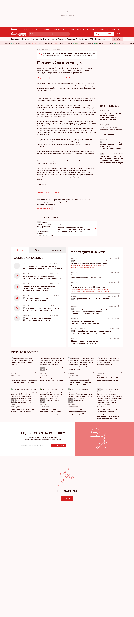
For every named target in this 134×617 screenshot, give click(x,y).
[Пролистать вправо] (95, 228)
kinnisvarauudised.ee (92, 29)
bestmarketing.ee (36, 29)
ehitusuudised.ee (48, 29)
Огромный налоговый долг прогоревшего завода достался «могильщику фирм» (52, 411)
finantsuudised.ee (59, 29)
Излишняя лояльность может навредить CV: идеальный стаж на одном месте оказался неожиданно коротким (39, 288)
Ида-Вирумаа (44, 39)
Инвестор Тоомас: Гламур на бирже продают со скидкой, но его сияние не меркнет (22, 411)
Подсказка (71, 39)
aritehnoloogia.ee (70, 29)
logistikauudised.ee (105, 29)
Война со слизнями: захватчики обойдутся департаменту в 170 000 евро (79, 411)
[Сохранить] (61, 263)
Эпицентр (25, 39)
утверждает (55, 84)
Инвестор (34, 39)
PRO (91, 39)
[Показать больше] (118, 29)
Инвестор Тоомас (78, 328)
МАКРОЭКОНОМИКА (43, 49)
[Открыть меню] (20, 29)
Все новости (15, 39)
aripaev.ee (27, 29)
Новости (26, 273)
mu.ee (114, 29)
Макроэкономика (43, 208)
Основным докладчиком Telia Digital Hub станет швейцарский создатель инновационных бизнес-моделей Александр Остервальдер (109, 413)
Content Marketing (104, 404)
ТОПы (78, 39)
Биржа (25, 263)
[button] (35, 445)
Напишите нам (100, 39)
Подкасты (62, 39)
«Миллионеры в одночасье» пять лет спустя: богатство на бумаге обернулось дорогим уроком (24, 380)
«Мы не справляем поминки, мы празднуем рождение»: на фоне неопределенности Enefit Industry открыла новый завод (90, 311)
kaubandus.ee (81, 29)
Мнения (54, 39)
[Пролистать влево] (55, 228)
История (85, 39)
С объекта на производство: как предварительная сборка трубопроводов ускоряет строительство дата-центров (74, 229)
